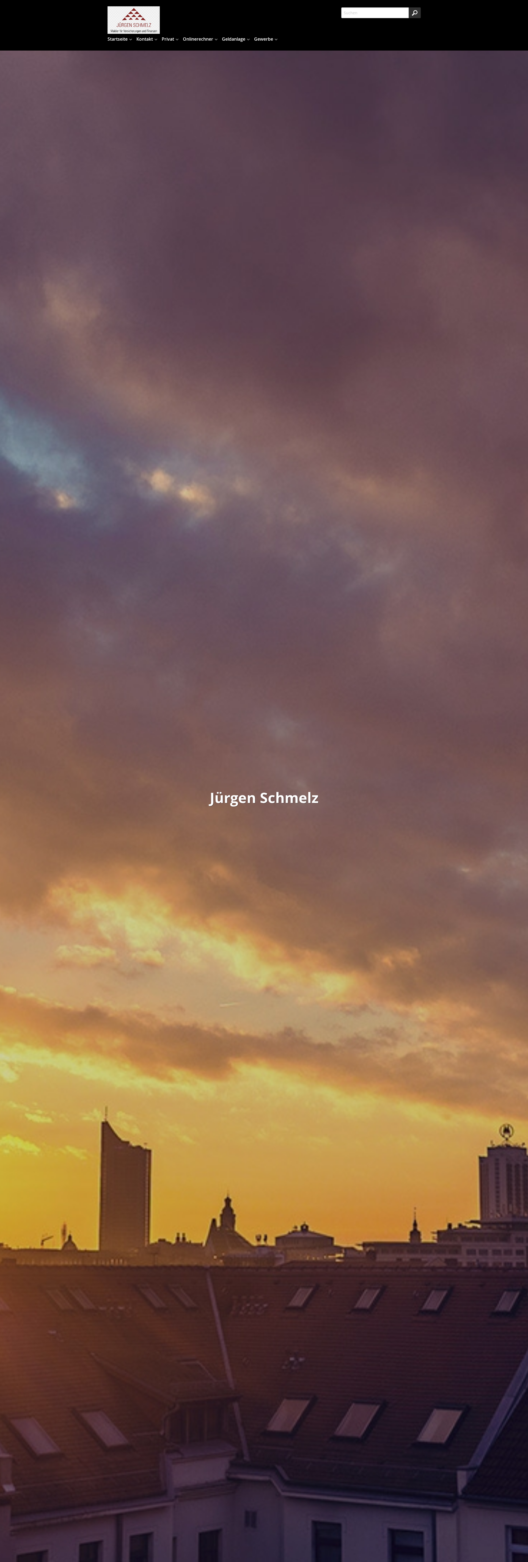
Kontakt (144, 39)
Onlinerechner (198, 39)
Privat (168, 39)
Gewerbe (263, 39)
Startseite (118, 39)
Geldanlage (233, 39)
